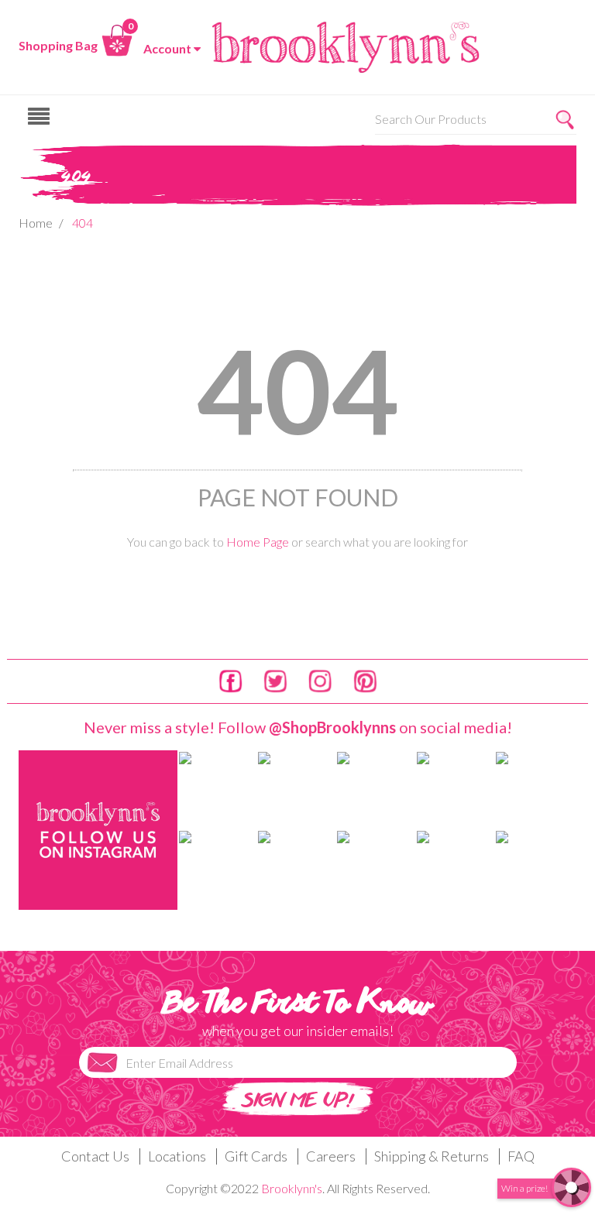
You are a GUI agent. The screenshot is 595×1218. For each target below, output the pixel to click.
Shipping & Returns (431, 1156)
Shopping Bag (58, 45)
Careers (331, 1156)
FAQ (521, 1156)
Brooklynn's (291, 1188)
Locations (177, 1156)
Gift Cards (256, 1156)
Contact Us (95, 1156)
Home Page (257, 541)
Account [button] (167, 48)
